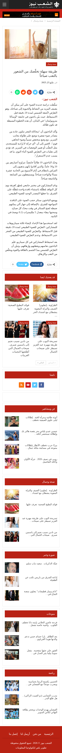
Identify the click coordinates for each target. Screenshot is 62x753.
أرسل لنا (25, 733)
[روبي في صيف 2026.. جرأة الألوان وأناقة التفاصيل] (12, 463)
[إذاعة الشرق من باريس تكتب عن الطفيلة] (12, 581)
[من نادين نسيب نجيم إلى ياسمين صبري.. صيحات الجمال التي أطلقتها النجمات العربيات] (17, 329)
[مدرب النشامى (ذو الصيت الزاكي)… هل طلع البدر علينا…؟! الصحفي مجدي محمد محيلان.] (12, 699)
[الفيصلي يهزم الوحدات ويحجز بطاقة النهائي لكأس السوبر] (12, 713)
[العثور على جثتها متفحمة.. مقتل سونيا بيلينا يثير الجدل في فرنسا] (12, 654)
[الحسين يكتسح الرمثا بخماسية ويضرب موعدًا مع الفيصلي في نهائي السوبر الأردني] (12, 685)
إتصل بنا (13, 733)
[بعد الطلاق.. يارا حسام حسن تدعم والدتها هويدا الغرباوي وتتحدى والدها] (12, 640)
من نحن (37, 733)
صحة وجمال (51, 64)
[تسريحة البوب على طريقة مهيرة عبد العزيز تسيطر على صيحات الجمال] (45, 329)
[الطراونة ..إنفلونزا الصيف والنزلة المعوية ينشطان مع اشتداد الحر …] (45, 293)
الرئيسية (48, 733)
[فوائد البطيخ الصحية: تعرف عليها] (17, 293)
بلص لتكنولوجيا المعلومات (28, 747)
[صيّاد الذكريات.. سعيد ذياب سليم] (12, 567)
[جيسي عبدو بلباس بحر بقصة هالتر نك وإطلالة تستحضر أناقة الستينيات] (12, 435)
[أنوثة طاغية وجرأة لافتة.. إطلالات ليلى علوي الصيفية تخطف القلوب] (12, 421)
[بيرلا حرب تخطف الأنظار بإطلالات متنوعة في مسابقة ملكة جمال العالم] (12, 449)
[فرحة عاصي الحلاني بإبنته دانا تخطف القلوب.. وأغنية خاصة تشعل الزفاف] (12, 626)
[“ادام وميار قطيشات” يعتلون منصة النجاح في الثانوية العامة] (12, 595)
